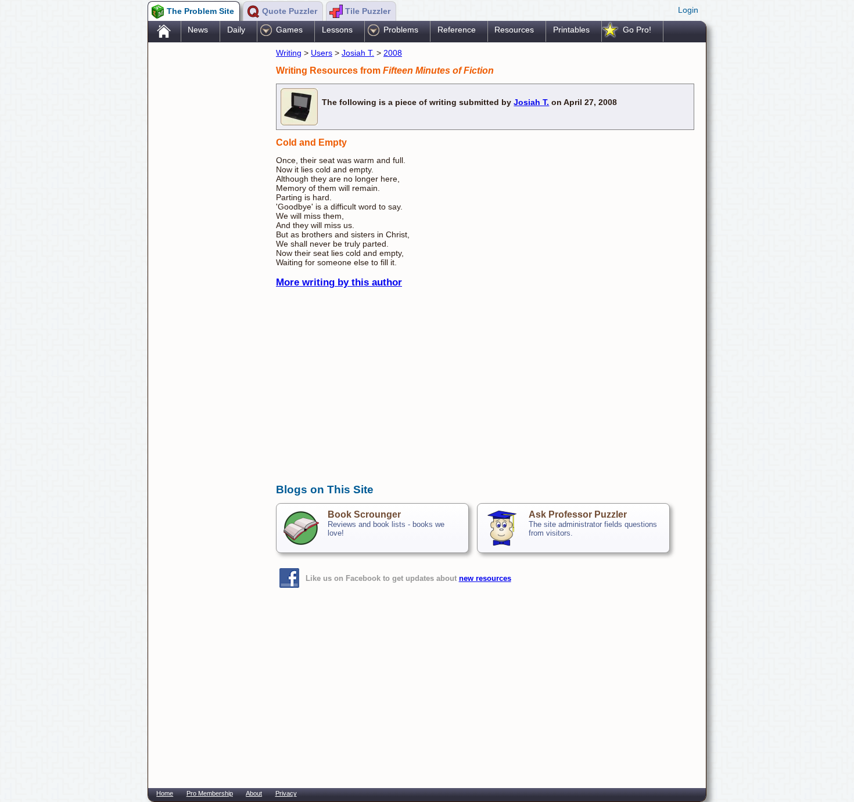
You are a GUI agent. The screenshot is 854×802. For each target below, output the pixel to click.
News (198, 29)
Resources (514, 29)
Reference (456, 29)
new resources (485, 578)
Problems (400, 29)
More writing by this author (339, 282)
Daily (236, 29)
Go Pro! (637, 29)
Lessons (337, 29)
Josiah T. (358, 52)
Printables (571, 29)
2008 (392, 52)
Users (321, 52)
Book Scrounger (364, 514)
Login (688, 10)
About (254, 793)
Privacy (286, 793)
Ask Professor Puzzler (578, 514)
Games (289, 29)
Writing (289, 52)
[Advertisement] (206, 228)
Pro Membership (209, 793)
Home (164, 793)
